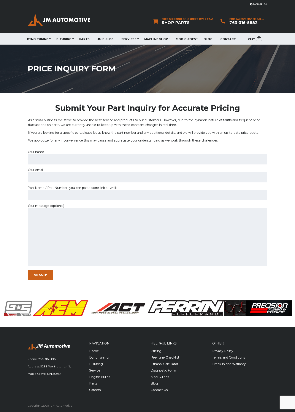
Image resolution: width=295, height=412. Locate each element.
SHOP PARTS (176, 22)
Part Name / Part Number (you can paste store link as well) (72, 188)
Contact (228, 39)
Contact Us (159, 390)
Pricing (156, 351)
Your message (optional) (46, 206)
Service (94, 370)
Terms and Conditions (228, 357)
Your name (36, 152)
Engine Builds (99, 377)
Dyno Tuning (38, 39)
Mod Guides (186, 39)
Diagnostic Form (163, 370)
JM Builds (105, 39)
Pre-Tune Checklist (165, 357)
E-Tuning (63, 39)
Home (94, 351)
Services (128, 39)
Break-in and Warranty (229, 364)
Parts (84, 39)
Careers (95, 390)
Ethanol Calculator (164, 364)
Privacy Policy (222, 351)
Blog (208, 39)
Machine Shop (156, 39)
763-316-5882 (243, 22)
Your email (35, 170)
